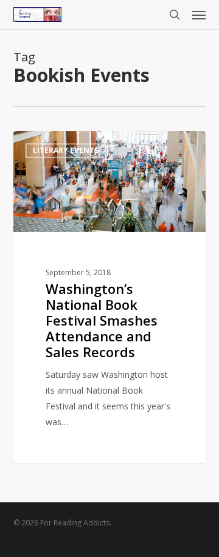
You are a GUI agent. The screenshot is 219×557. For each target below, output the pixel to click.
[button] (199, 15)
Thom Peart (58, 145)
